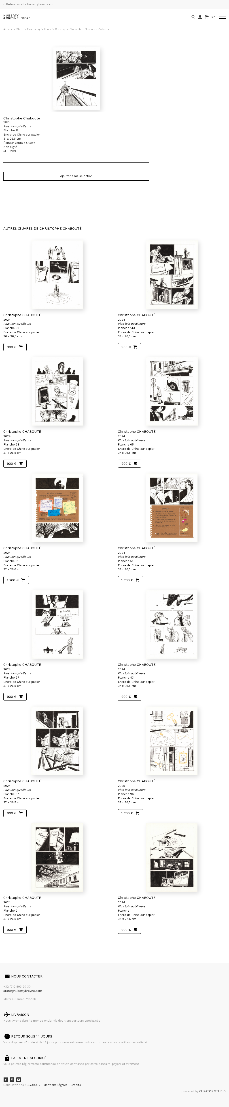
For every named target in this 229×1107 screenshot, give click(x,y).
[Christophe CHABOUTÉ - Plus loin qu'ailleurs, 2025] (172, 740)
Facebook (5, 1079)
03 (16, 942)
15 (29, 942)
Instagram (12, 1079)
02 (11, 942)
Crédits (76, 1085)
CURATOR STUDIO (212, 1091)
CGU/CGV (34, 1085)
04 (20, 942)
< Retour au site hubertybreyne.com (29, 4)
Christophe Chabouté (21, 118)
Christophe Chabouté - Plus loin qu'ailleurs (82, 29)
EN (213, 16)
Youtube (18, 1079)
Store (19, 29)
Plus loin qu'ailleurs (39, 29)
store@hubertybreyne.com (22, 990)
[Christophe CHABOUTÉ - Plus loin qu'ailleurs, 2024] (57, 274)
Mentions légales (55, 1085)
